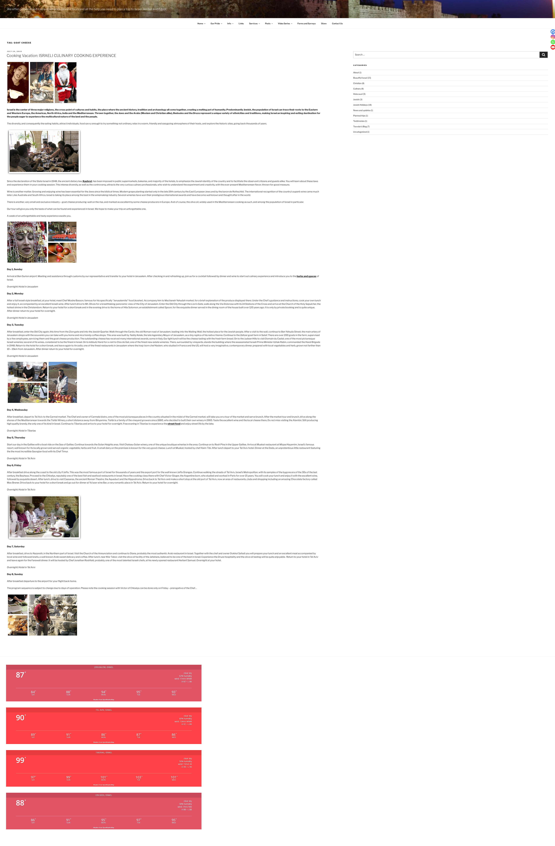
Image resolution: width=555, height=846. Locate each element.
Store (323, 23)
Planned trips (359, 115)
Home (200, 23)
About (356, 72)
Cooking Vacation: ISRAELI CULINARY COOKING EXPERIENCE (61, 55)
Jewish (356, 99)
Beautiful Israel (360, 78)
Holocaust (358, 94)
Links (241, 23)
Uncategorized (360, 132)
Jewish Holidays (360, 105)
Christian (357, 83)
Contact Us (337, 23)
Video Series (284, 23)
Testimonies (359, 121)
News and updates (361, 110)
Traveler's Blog (360, 126)
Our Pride (215, 23)
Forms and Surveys (306, 23)
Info (229, 23)
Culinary (357, 88)
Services (253, 23)
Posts (267, 23)
